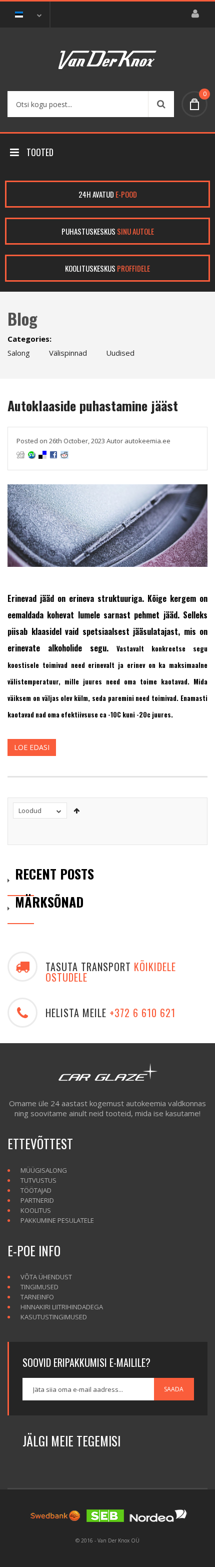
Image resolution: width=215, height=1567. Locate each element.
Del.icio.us (42, 455)
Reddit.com (64, 455)
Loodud (30, 810)
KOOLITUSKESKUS (107, 268)
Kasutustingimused (53, 1316)
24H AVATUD (107, 194)
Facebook (54, 455)
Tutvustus (38, 1180)
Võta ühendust (46, 1276)
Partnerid (37, 1200)
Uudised (120, 353)
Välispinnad (68, 353)
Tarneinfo (37, 1296)
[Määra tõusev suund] (77, 811)
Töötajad (36, 1190)
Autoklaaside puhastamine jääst (93, 405)
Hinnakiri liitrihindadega (61, 1306)
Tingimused (39, 1286)
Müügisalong (43, 1170)
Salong (19, 353)
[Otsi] (161, 104)
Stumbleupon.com (32, 455)
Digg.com (20, 455)
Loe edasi (32, 747)
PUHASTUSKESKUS (108, 231)
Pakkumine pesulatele (57, 1220)
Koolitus (35, 1210)
